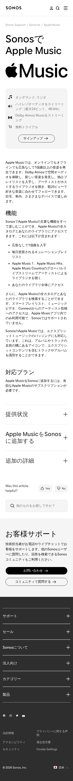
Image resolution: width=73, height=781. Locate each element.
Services (34, 25)
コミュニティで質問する (33, 582)
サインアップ (33, 138)
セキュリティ (11, 749)
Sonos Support (15, 25)
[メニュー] (66, 8)
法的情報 (8, 733)
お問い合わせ (33, 570)
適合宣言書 (43, 742)
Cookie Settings (46, 749)
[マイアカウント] (51, 8)
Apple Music (52, 25)
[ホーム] (13, 8)
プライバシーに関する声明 (52, 733)
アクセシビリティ (14, 742)
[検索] (57, 8)
